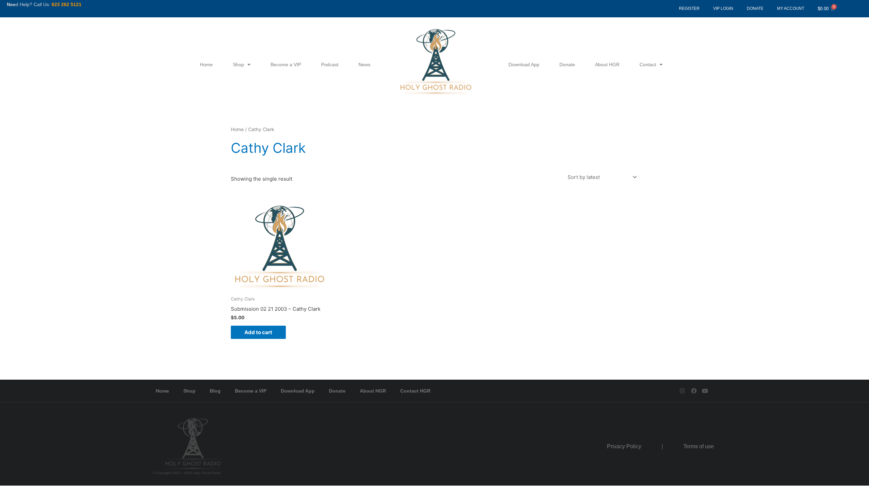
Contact (648, 64)
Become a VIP (286, 64)
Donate (567, 64)
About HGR (607, 64)
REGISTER (689, 8)
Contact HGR (415, 391)
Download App (524, 64)
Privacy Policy (624, 446)
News (364, 64)
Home (206, 64)
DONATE (755, 8)
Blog (215, 391)
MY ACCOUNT (790, 8)
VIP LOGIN (723, 8)
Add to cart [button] (258, 332)
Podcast (329, 64)
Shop (238, 64)
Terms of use (698, 446)
